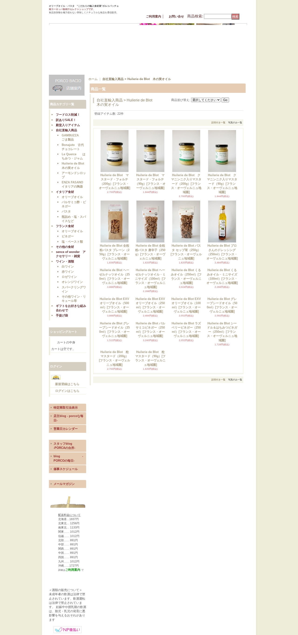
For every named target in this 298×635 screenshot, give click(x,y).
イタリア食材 (65, 192)
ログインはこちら (67, 391)
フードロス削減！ (68, 114)
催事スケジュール (66, 469)
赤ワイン (68, 271)
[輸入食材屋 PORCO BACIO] (71, 16)
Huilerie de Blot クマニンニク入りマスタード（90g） (222, 183)
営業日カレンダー (66, 428)
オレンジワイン (72, 282)
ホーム (93, 79)
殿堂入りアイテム (68, 125)
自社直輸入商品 (66, 130)
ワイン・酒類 (65, 261)
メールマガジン (64, 484)
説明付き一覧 (218, 122)
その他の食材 (65, 247)
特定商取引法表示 (66, 407)
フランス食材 (65, 226)
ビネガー (68, 236)
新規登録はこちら (67, 384)
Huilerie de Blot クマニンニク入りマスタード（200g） (186, 183)
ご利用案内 (153, 16)
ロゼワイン (69, 277)
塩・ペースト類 (72, 241)
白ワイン (68, 266)
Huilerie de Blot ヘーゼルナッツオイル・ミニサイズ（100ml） (150, 278)
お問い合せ (176, 16)
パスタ (66, 211)
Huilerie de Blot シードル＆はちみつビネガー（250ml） (222, 373)
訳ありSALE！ (66, 120)
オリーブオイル (72, 197)
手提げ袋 (62, 315)
